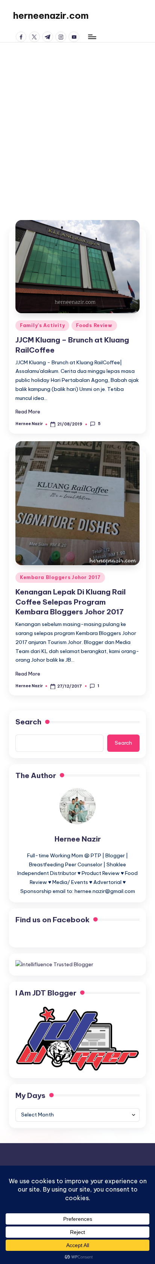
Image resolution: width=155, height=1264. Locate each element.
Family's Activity (42, 325)
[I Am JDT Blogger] (77, 1038)
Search (28, 721)
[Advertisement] (77, 123)
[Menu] (92, 37)
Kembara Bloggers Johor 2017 (60, 577)
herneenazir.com (51, 15)
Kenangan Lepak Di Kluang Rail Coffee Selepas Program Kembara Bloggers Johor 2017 (70, 602)
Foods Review (94, 325)
